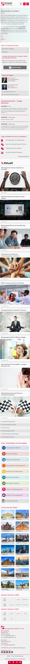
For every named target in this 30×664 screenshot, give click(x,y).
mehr (2, 39)
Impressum (22, 659)
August (18, 599)
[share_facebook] (13, 662)
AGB (9, 656)
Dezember (25, 604)
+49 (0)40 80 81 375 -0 (9, 635)
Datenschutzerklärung (11, 659)
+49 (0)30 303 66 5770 (9, 645)
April (11, 619)
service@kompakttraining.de (18, 647)
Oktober (11, 604)
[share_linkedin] (20, 662)
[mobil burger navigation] (21, 4)
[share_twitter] (16, 662)
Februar (18, 613)
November (18, 604)
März (25, 613)
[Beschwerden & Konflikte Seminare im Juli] (24, 4)
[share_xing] (10, 662)
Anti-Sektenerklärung (17, 656)
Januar (11, 613)
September (25, 599)
